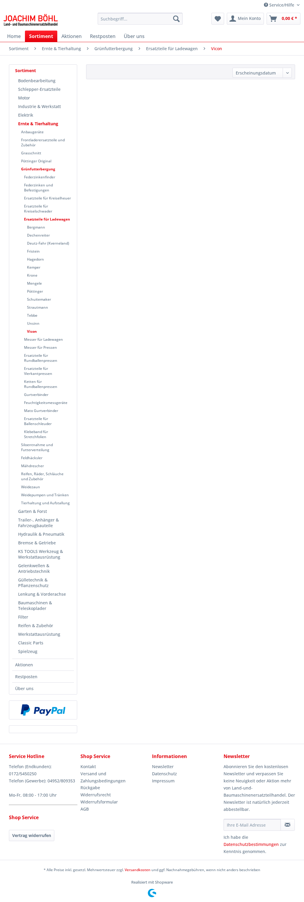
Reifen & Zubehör (35, 625)
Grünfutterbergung (38, 169)
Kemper (33, 267)
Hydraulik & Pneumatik (41, 534)
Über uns (24, 688)
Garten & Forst (32, 511)
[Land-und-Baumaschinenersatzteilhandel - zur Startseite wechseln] (30, 20)
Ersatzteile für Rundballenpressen (40, 358)
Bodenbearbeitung (37, 80)
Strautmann (37, 307)
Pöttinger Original (36, 161)
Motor (24, 98)
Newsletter (163, 766)
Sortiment (25, 70)
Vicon (32, 331)
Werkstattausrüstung (39, 634)
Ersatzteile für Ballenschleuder (38, 421)
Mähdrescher (32, 465)
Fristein (33, 251)
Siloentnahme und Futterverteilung (37, 447)
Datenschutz (164, 773)
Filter (23, 617)
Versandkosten (138, 869)
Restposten (26, 676)
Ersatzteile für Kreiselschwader (38, 209)
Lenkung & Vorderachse (42, 594)
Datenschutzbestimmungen (251, 844)
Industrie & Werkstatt (39, 106)
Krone (32, 275)
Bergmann (36, 227)
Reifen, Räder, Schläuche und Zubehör (42, 476)
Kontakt (88, 766)
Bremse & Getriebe (37, 543)
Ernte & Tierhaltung (38, 123)
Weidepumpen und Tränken (45, 494)
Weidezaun (30, 486)
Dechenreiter (38, 235)
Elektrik (25, 115)
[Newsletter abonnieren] (288, 825)
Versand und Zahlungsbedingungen (103, 777)
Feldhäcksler (31, 457)
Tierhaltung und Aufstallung (45, 502)
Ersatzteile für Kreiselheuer (47, 198)
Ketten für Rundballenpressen (40, 384)
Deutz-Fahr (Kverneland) (48, 243)
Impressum (163, 781)
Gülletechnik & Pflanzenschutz (33, 582)
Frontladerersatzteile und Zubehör (43, 142)
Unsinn (33, 323)
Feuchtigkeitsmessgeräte (45, 402)
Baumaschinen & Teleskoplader (35, 605)
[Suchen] (176, 19)
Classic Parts (30, 643)
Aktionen (24, 665)
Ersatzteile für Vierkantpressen (38, 371)
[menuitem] (140, 19)
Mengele (34, 283)
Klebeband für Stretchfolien (36, 434)
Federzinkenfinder (39, 177)
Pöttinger (35, 291)
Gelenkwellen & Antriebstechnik (34, 568)
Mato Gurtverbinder (41, 410)
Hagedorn (35, 259)
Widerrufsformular (99, 802)
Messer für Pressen (40, 347)
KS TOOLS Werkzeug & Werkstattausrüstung (40, 554)
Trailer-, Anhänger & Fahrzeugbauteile (38, 522)
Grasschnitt (31, 153)
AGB (84, 809)
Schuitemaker (39, 299)
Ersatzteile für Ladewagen (47, 219)
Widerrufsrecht (95, 795)
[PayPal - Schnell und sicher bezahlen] (43, 710)
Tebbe (32, 315)
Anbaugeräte (32, 131)
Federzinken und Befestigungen (38, 188)
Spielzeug (27, 651)
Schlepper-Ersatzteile (39, 89)
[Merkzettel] (217, 19)
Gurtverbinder (36, 394)
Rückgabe (90, 787)
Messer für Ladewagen (43, 339)
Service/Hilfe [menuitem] (281, 5)
